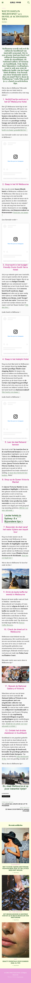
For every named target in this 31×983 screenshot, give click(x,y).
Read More (16, 872)
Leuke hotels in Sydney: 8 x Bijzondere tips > (13, 518)
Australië (6, 796)
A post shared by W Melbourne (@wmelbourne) (15, 261)
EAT (10, 911)
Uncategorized (15, 864)
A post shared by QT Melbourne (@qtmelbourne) (16, 178)
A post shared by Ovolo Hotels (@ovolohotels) (15, 353)
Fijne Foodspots (17, 911)
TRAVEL (4, 8)
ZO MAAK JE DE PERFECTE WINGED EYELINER (17, 810)
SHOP (15, 959)
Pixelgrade (20, 977)
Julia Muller (4, 22)
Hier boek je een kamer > (11, 392)
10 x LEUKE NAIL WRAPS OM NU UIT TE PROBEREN (14, 804)
